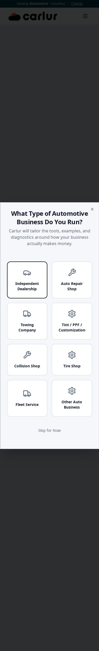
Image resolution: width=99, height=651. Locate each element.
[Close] (92, 209)
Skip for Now (49, 430)
